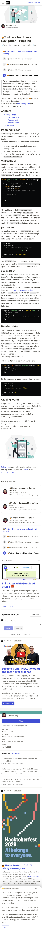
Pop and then (13, 123)
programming (26, 45)
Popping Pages (10, 115)
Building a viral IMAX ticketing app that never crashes (21, 670)
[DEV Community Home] (7, 3)
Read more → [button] (8, 606)
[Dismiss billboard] (39, 888)
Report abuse (28, 634)
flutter (4, 45)
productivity (14, 45)
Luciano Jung (11, 25)
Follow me (5, 467)
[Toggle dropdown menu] (39, 560)
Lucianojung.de (7, 472)
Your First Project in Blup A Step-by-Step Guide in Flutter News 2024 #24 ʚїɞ (20, 781)
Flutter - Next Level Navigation (23, 290)
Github (25, 470)
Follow (21, 721)
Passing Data (9, 125)
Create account (34, 3)
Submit (8, 628)
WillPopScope (13, 117)
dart (35, 45)
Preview (19, 628)
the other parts (23, 104)
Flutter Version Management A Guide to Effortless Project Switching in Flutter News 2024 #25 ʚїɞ (19, 771)
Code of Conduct (15, 634)
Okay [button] (5, 927)
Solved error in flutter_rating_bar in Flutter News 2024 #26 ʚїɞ (19, 761)
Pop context (13, 120)
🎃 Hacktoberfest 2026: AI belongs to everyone (17, 867)
